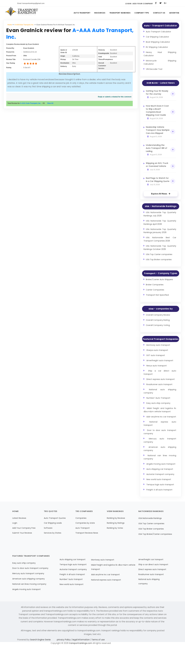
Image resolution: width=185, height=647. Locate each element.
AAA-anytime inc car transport (161, 416)
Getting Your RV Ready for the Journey (157, 92)
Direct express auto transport (160, 379)
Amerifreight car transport (150, 559)
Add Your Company (142, 3)
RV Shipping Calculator (157, 47)
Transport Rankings (120, 13)
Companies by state (85, 523)
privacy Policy (64, 639)
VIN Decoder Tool (154, 69)
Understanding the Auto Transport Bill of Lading (156, 148)
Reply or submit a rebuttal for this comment (114, 97)
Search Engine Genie (40, 639)
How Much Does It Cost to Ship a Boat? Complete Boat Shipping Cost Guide (157, 110)
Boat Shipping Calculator (158, 42)
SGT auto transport (155, 355)
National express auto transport (106, 579)
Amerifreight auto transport (159, 360)
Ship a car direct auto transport (153, 564)
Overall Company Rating (158, 320)
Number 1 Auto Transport (158, 398)
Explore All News (159, 194)
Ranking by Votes (115, 528)
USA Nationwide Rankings (150, 518)
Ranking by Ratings (115, 523)
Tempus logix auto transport (160, 484)
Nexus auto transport (156, 365)
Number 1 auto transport (71, 579)
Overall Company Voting (158, 325)
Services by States (52, 532)
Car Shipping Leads (53, 523)
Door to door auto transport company (30, 568)
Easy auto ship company (158, 403)
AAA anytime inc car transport (105, 574)
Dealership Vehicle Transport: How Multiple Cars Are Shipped (157, 130)
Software (48, 528)
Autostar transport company (160, 474)
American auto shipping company (28, 578)
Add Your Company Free (23, 528)
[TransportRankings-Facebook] (155, 3)
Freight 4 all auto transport (159, 489)
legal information (81, 639)
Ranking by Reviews (116, 518)
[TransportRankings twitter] (160, 3)
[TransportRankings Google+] (165, 3)
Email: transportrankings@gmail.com (30, 3)
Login (128, 3)
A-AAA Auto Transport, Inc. (24, 25)
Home (9, 25)
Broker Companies (154, 284)
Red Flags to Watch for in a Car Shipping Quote (157, 179)
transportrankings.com (80, 643)
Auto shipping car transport (159, 469)
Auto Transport (82, 13)
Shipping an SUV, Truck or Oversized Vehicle (157, 164)
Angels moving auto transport (160, 464)
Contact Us (159, 13)
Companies (80, 518)
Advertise (174, 13)
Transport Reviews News (86, 532)
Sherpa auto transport (157, 350)
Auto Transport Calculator (158, 31)
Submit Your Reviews (22, 532)
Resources (99, 13)
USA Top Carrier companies (159, 254)
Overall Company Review (158, 315)
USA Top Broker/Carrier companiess (155, 534)
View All (50, 103)
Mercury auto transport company (28, 573)
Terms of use (98, 639)
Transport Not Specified (157, 295)
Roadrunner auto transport (159, 384)
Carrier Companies (155, 289)
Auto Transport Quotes (55, 518)
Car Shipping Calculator (157, 36)
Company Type (141, 13)
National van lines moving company (29, 584)
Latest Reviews (19, 518)
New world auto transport (158, 479)
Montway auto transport (158, 345)
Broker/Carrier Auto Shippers (159, 279)
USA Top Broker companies (159, 259)
